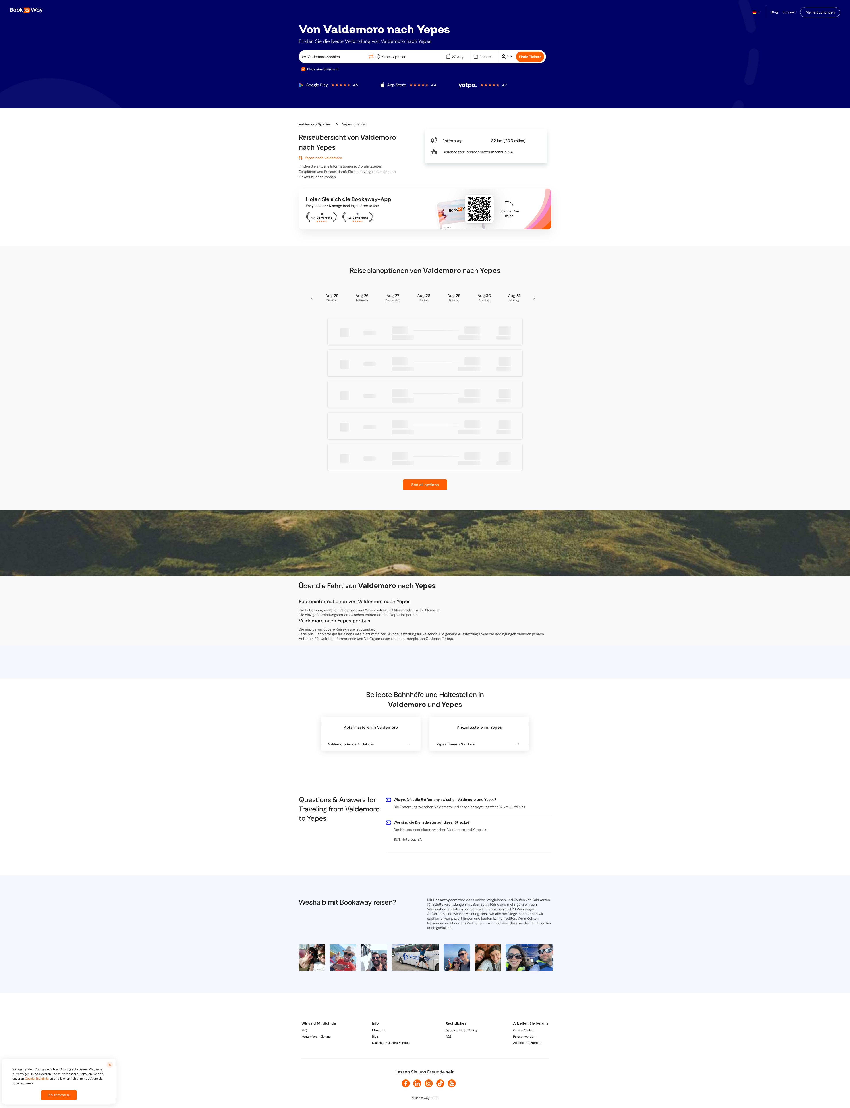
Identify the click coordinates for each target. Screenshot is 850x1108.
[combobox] (334, 56)
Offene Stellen (523, 1030)
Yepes (347, 124)
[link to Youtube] (452, 1083)
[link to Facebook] (406, 1083)
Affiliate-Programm (526, 1043)
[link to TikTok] (440, 1083)
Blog (375, 1037)
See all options (425, 484)
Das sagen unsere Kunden (391, 1043)
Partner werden (524, 1037)
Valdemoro (308, 124)
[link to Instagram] (429, 1083)
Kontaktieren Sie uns (315, 1037)
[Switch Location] (371, 56)
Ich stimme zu (59, 1095)
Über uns (378, 1030)
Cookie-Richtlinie (37, 1079)
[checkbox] (303, 69)
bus (450, 638)
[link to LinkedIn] (417, 1083)
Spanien (324, 124)
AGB (449, 1037)
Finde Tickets (530, 56)
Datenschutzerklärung (461, 1030)
